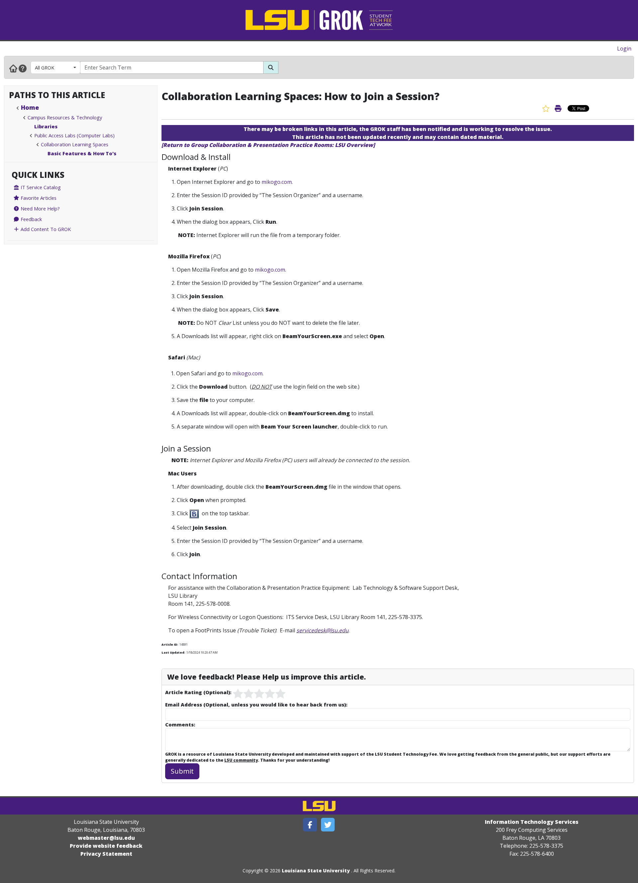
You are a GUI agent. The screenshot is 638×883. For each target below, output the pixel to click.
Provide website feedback (106, 845)
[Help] (23, 68)
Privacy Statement (106, 853)
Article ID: (169, 644)
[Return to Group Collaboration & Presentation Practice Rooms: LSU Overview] (268, 145)
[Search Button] (270, 67)
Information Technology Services (532, 821)
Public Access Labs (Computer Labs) (74, 135)
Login (624, 48)
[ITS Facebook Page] (310, 824)
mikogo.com (277, 182)
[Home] (13, 68)
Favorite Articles (37, 197)
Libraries (45, 126)
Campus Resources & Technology (65, 117)
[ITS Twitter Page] (328, 824)
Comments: (180, 724)
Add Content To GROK (45, 229)
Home (30, 107)
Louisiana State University (316, 870)
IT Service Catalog (40, 187)
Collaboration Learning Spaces (74, 144)
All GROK (44, 67)
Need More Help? (39, 208)
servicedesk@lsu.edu (322, 630)
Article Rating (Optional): (198, 692)
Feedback (30, 219)
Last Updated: (173, 652)
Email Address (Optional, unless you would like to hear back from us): (256, 704)
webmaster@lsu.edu (106, 837)
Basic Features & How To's (82, 153)
